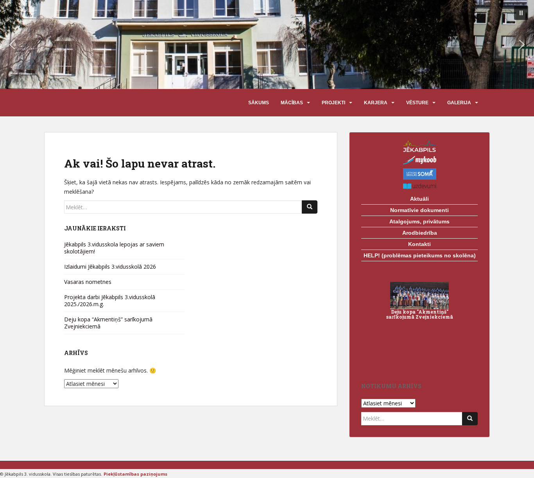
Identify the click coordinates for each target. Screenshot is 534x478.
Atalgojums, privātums (419, 221)
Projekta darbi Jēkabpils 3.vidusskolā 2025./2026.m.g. (109, 300)
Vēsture (417, 102)
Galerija (459, 102)
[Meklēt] (309, 207)
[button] (521, 13)
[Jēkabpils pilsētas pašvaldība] (419, 146)
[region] (267, 44)
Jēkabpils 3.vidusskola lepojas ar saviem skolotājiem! (114, 248)
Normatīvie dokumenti (419, 210)
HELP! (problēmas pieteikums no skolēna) (420, 255)
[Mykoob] (419, 160)
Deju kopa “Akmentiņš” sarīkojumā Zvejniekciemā (108, 323)
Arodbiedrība (419, 233)
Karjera (375, 102)
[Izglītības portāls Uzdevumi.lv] (419, 186)
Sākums (258, 102)
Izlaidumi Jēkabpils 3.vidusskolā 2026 (110, 266)
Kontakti (419, 244)
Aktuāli (419, 199)
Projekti (333, 102)
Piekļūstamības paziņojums (135, 474)
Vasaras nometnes (87, 281)
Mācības (292, 102)
